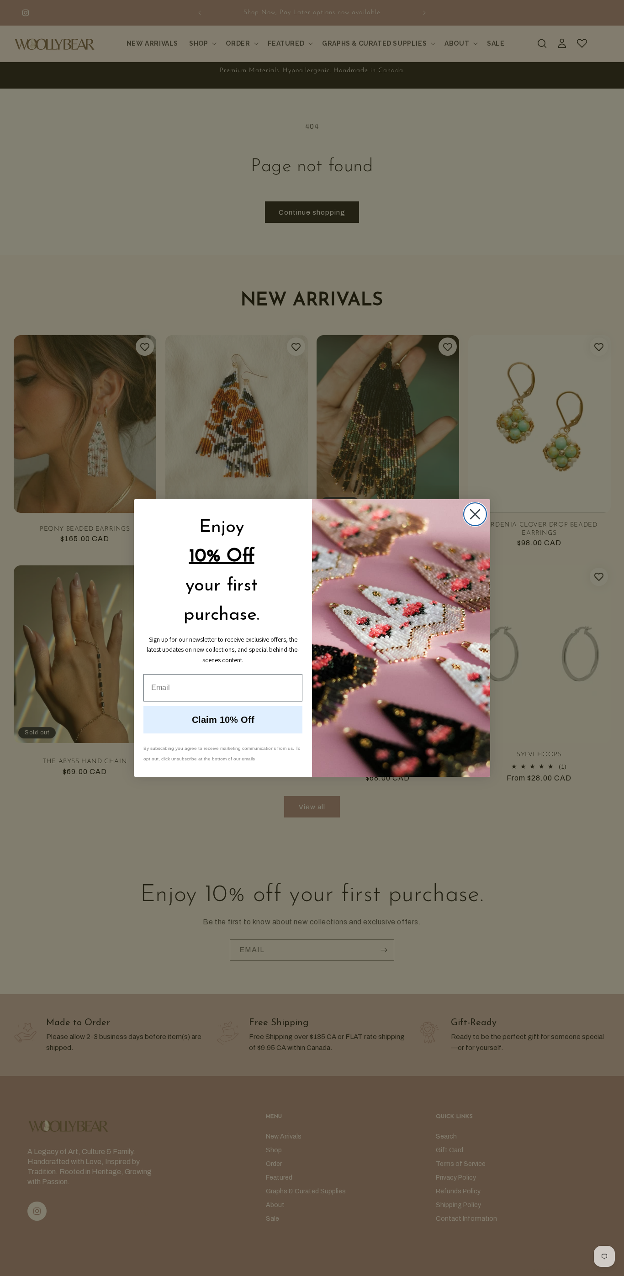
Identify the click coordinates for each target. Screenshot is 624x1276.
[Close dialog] (475, 514)
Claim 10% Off (223, 720)
